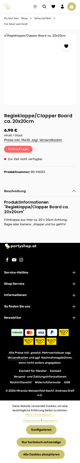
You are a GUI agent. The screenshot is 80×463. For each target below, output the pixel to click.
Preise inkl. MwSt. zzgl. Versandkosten (33, 140)
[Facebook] (7, 261)
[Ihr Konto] (62, 6)
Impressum (49, 420)
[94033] (40, 69)
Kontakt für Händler (33, 371)
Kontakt (55, 371)
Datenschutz (31, 420)
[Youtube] (14, 261)
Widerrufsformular (48, 382)
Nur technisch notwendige (41, 442)
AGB (67, 382)
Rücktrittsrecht (21, 382)
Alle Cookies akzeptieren (41, 454)
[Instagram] (21, 261)
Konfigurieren (41, 430)
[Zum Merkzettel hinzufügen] (66, 46)
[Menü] (35, 6)
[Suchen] (44, 6)
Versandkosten (18, 357)
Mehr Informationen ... (40, 414)
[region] (40, 69)
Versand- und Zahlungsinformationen (40, 376)
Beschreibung (15, 191)
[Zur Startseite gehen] (7, 6)
